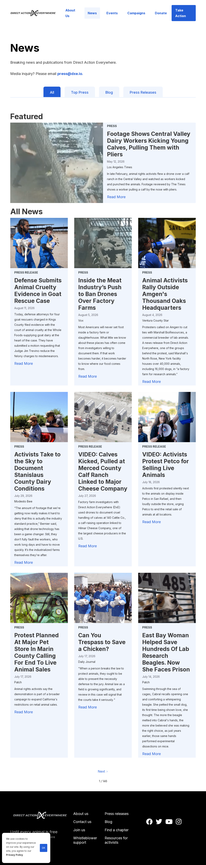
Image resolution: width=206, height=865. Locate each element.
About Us (70, 13)
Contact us (82, 822)
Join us (79, 830)
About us (80, 814)
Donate (161, 13)
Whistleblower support (85, 840)
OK (43, 848)
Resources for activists (116, 840)
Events (112, 13)
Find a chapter (117, 830)
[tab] (52, 92)
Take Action (180, 13)
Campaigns (136, 13)
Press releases (117, 814)
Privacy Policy (14, 855)
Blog (108, 822)
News (92, 13)
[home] (35, 13)
